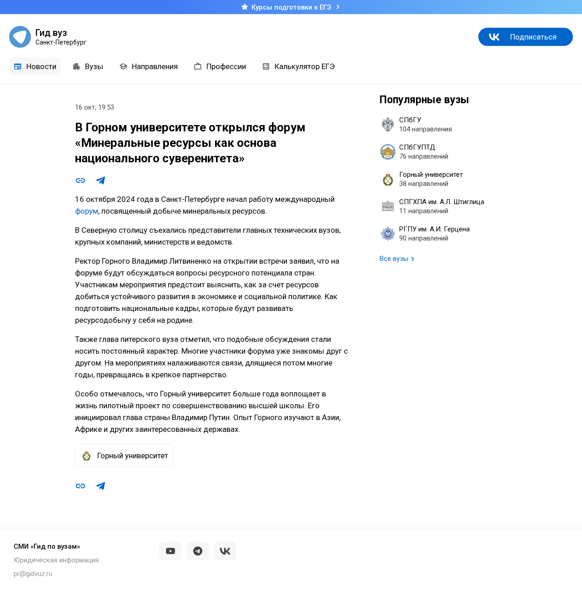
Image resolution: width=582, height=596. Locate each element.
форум (86, 210)
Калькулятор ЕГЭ (305, 66)
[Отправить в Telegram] (100, 180)
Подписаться (533, 36)
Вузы (94, 66)
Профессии (226, 66)
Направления (155, 66)
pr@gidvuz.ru (33, 574)
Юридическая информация (56, 560)
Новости (41, 66)
